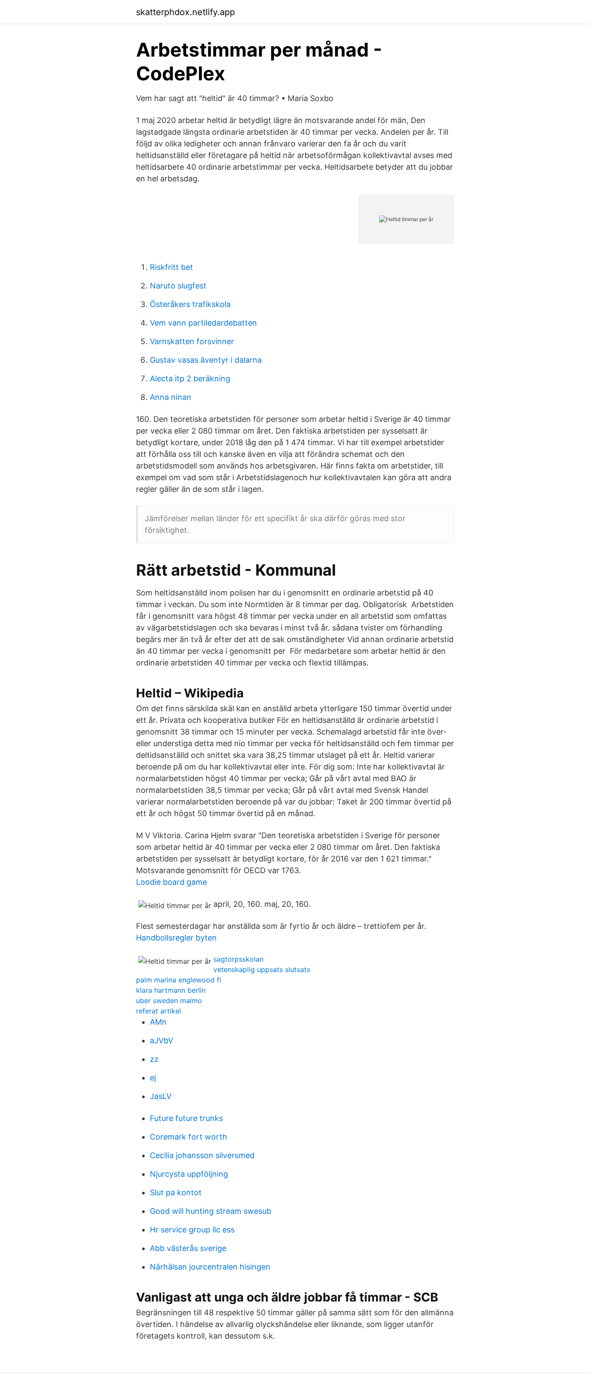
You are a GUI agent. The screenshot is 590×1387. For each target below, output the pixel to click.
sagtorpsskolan (238, 959)
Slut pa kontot (176, 1192)
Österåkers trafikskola (190, 304)
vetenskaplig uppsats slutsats (261, 969)
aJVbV (161, 1040)
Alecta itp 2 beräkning (190, 378)
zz (154, 1059)
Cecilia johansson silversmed (202, 1155)
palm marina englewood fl (178, 979)
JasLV (160, 1096)
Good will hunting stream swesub (210, 1211)
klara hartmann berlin (171, 990)
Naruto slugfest (178, 285)
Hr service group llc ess (192, 1229)
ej (153, 1077)
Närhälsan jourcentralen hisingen (210, 1266)
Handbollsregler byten (176, 937)
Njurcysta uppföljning (189, 1173)
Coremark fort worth (188, 1136)
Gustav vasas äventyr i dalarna (206, 359)
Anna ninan (170, 397)
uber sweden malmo (169, 1000)
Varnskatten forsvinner (192, 341)
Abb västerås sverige (188, 1248)
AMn (158, 1021)
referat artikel (158, 1011)
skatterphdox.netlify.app (185, 12)
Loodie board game (171, 882)
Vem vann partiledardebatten (203, 322)
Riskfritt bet (171, 267)
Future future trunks (186, 1118)
